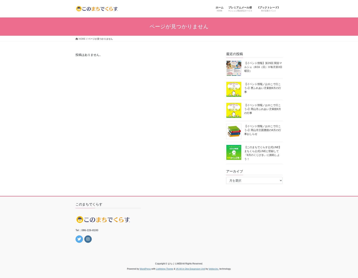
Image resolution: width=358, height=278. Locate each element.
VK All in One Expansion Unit (190, 269)
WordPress (145, 269)
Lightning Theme (164, 269)
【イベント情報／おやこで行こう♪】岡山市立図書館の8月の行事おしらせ (262, 130)
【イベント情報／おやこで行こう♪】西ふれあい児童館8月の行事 (262, 88)
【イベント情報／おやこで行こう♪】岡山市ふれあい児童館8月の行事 (262, 109)
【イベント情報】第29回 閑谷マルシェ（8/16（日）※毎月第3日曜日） (263, 67)
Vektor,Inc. (214, 269)
